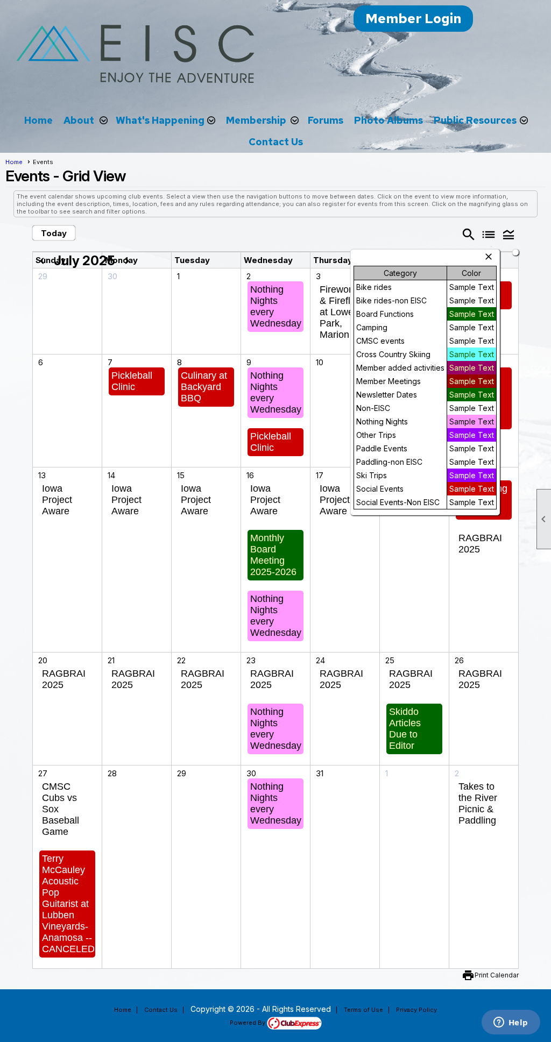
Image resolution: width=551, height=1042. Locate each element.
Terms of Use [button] (363, 1009)
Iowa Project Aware (57, 499)
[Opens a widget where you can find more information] (510, 1023)
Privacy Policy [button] (416, 1009)
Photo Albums (388, 120)
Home (38, 120)
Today (54, 233)
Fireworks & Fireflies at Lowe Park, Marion (341, 312)
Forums (325, 120)
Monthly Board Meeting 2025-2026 (273, 555)
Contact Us (276, 142)
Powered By (248, 1022)
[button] (509, 234)
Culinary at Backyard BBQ (204, 386)
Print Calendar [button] (497, 975)
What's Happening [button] (160, 120)
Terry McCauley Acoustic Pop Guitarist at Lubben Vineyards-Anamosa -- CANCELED (68, 903)
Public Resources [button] (475, 120)
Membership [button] (256, 120)
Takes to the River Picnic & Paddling (477, 803)
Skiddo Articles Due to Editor (405, 728)
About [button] (78, 120)
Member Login (413, 18)
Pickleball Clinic (131, 381)
